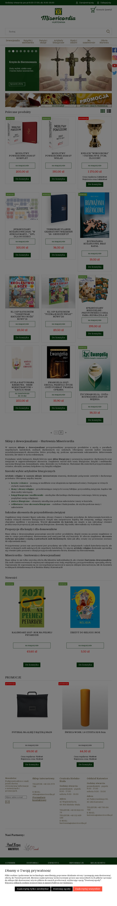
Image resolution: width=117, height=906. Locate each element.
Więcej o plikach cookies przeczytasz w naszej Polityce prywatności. (39, 883)
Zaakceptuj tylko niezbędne (33, 889)
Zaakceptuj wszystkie (87, 889)
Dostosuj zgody (62, 889)
